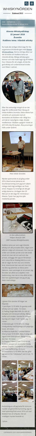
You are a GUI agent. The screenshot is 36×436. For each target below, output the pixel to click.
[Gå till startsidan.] (17, 8)
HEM (3, 22)
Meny (32, 4)
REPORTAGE (11, 22)
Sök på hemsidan (26, 4)
